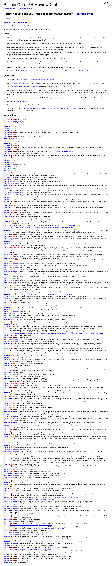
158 (5, 497)
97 (5, 343)
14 (5, 144)
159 (5, 501)
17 (5, 149)
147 (5, 473)
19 (5, 153)
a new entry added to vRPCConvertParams (28, 86)
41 (5, 201)
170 (5, 530)
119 (5, 398)
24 (5, 162)
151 (5, 481)
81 (5, 307)
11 (5, 138)
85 (5, 315)
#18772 (22, 71)
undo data (62, 58)
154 (5, 488)
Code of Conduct (21, 8)
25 (5, 164)
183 (5, 558)
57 (5, 243)
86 (5, 317)
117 (5, 393)
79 (5, 304)
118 (5, 396)
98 (5, 345)
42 (5, 205)
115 (5, 387)
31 (5, 177)
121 (5, 405)
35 (5, 185)
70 (5, 280)
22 (5, 159)
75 (5, 295)
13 (5, 142)
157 (5, 494)
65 (5, 267)
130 (5, 429)
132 (5, 435)
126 (5, 416)
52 (5, 231)
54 (5, 236)
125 (5, 414)
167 (5, 521)
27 (5, 168)
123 (5, 409)
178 (5, 545)
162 (5, 508)
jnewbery (9, 25)
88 (5, 321)
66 (5, 269)
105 (5, 365)
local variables (25, 98)
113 (5, 383)
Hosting (29, 8)
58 (5, 247)
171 (5, 532)
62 (5, 260)
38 (5, 194)
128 (5, 422)
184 (5, 560)
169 (5, 527)
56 (5, 242)
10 (5, 136)
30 (5, 174)
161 (5, 506)
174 (5, 538)
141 (5, 457)
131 (5, 433)
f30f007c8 (24, 29)
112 (5, 380)
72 (5, 287)
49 (5, 222)
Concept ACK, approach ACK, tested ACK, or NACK (38, 79)
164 (5, 514)
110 (5, 376)
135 (5, 444)
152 (5, 483)
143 (5, 464)
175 (5, 540)
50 (5, 225)
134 (5, 442)
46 (5, 216)
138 (5, 449)
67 (5, 271)
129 (5, 425)
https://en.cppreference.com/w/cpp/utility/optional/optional (31, 525)
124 (5, 411)
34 (5, 183)
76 (5, 296)
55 (5, 238)
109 (5, 374)
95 (5, 339)
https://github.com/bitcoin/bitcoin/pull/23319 (18, 22)
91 (5, 326)
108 (5, 372)
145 (5, 469)
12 (5, 140)
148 (5, 475)
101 (5, 355)
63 (5, 263)
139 (5, 451)
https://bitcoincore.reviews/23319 (61, 151)
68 (5, 274)
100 (5, 354)
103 (5, 359)
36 (5, 188)
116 (5, 391)
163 (5, 510)
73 (5, 291)
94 (5, 337)
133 (5, 436)
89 (5, 323)
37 (5, 192)
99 (5, 348)
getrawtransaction (15, 62)
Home (6, 8)
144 (5, 466)
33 (5, 181)
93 (5, 335)
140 (5, 455)
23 (5, 160)
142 (5, 462)
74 (5, 293)
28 (5, 170)
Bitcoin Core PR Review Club (31, 4)
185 (5, 562)
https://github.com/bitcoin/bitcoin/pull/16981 (49, 528)
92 (5, 332)
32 (5, 179)
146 (5, 471)
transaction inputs (31, 38)
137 (5, 447)
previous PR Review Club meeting (84, 71)
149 (5, 477)
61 (5, 258)
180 (5, 551)
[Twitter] (107, 3)
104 (5, 363)
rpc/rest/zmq (83, 13)
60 (5, 254)
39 (5, 197)
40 (5, 199)
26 (5, 166)
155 (5, 490)
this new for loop (19, 101)
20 (5, 155)
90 (5, 325)
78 (5, 302)
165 (5, 516)
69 (5, 278)
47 (5, 218)
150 (5, 479)
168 (5, 523)
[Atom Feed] (105, 3)
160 (5, 503)
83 (5, 311)
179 (5, 547)
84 (5, 313)
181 (5, 554)
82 (5, 309)
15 (5, 145)
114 (5, 385)
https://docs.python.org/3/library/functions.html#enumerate (30, 549)
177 (5, 543)
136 (5, 446)
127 (5, 418)
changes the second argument (21, 83)
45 (5, 212)
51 (5, 229)
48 (5, 220)
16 (5, 147)
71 (5, 282)
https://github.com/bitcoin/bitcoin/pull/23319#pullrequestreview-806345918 (47, 295)
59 (5, 251)
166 (5, 519)
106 (5, 367)
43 (5, 207)
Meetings (12, 8)
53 (5, 234)
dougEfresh (25, 25)
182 (5, 556)
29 (5, 172)
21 (5, 157)
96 (5, 341)
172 (5, 534)
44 (5, 210)
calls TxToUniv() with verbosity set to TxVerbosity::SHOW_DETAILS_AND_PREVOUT (49, 108)
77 (5, 298)
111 (5, 378)
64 (5, 265)
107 (5, 369)
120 (5, 403)
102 (5, 357)
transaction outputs (87, 38)
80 (5, 306)
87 (5, 319)
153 (5, 484)
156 (5, 492)
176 (5, 541)
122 (5, 407)
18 (5, 151)
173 (5, 536)
